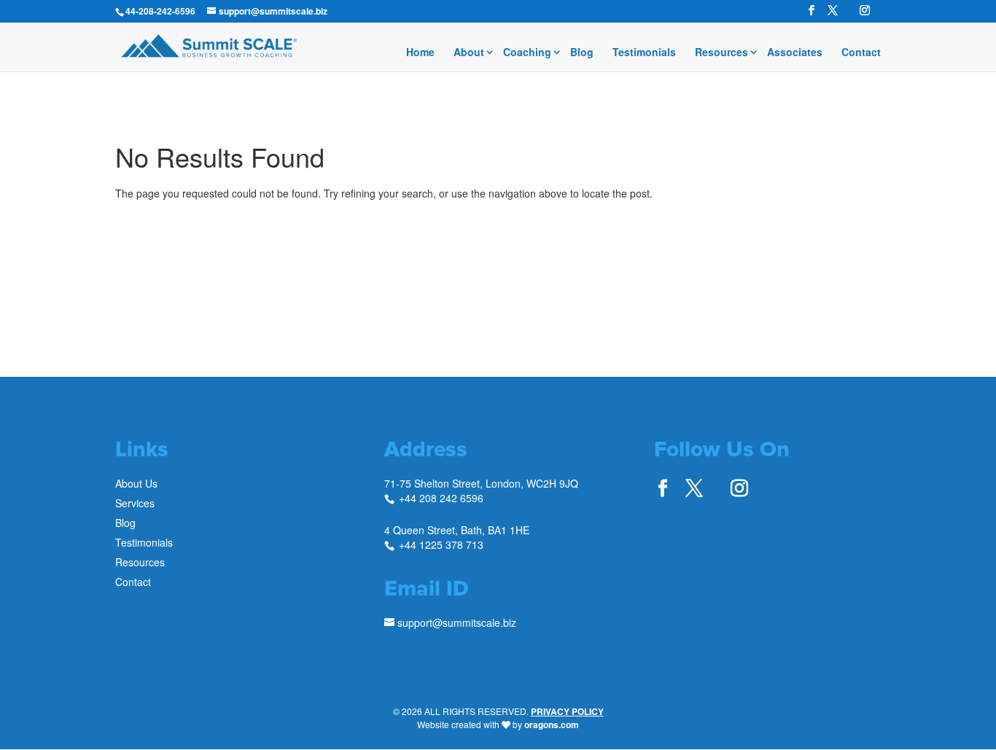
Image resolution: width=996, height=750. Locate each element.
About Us (136, 483)
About (469, 53)
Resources (721, 53)
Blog (582, 53)
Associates (794, 53)
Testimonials (644, 53)
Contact (861, 53)
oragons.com (551, 724)
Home (420, 53)
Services (135, 503)
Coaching (527, 53)
